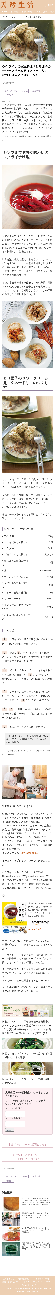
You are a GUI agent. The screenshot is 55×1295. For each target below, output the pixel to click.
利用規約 (25, 1282)
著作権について (25, 1279)
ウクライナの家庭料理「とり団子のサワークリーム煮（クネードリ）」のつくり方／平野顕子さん (26, 71)
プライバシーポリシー (43, 1282)
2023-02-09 (8, 83)
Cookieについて (29, 1285)
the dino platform (30, 1291)
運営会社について (10, 1282)
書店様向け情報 (42, 1279)
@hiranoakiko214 (30, 853)
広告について (9, 1279)
